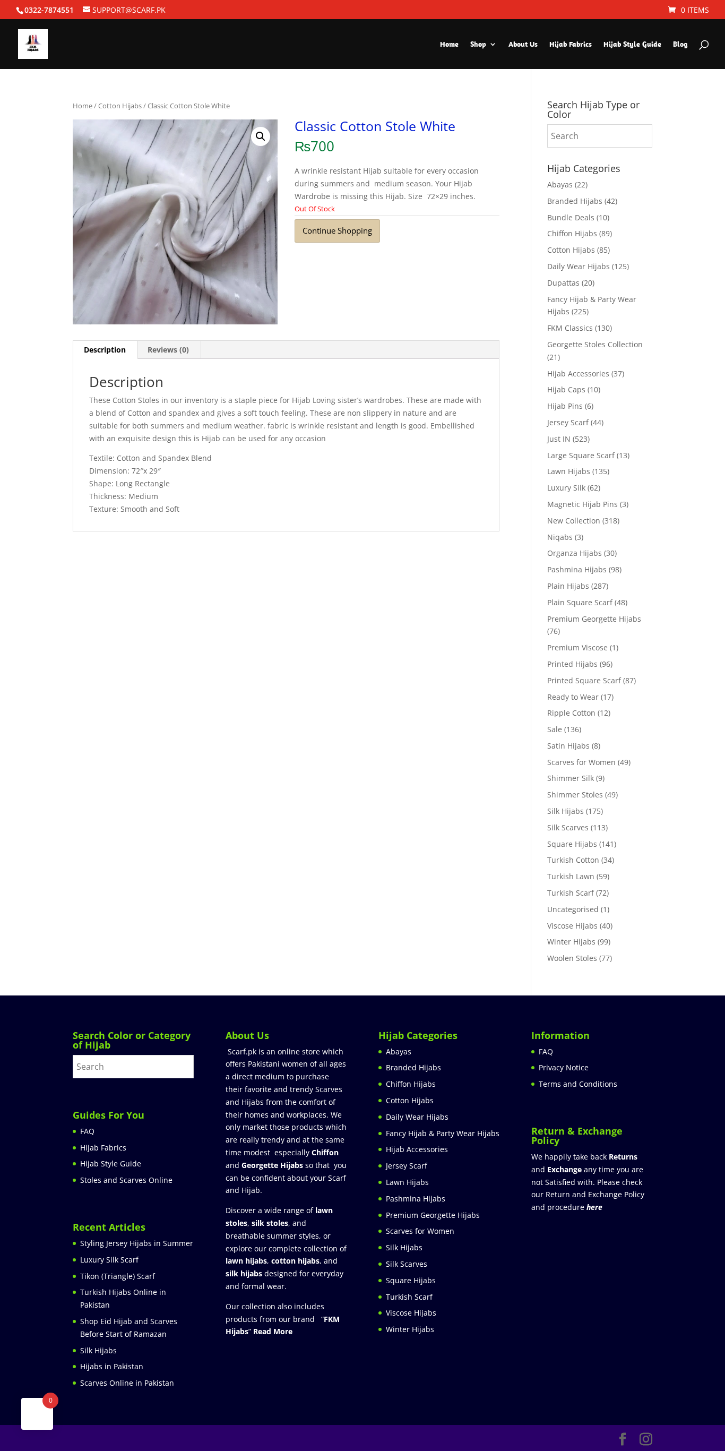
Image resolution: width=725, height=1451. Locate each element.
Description (105, 350)
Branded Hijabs (574, 201)
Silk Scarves (568, 827)
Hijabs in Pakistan (111, 1366)
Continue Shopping (337, 230)
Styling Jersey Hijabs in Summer (136, 1243)
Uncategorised (573, 909)
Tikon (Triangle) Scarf (117, 1276)
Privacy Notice (564, 1067)
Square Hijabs (572, 844)
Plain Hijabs (568, 586)
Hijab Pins (565, 406)
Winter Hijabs (571, 942)
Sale (554, 729)
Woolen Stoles (572, 958)
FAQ (87, 1131)
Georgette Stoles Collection (595, 344)
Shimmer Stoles (575, 794)
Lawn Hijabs (568, 471)
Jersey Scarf (568, 422)
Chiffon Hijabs (572, 233)
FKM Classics (570, 328)
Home (449, 44)
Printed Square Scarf (584, 680)
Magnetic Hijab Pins (582, 504)
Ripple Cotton (571, 713)
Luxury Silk (566, 488)
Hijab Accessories (578, 373)
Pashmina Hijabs (577, 569)
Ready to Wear (573, 697)
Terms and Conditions (578, 1084)
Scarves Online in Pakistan (127, 1383)
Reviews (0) (168, 350)
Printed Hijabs (572, 664)
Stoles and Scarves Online (126, 1180)
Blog (680, 44)
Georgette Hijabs (272, 1165)
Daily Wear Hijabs (578, 266)
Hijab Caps (566, 389)
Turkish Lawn (570, 876)
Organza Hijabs (574, 553)
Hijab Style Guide (632, 44)
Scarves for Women (581, 762)
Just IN (559, 439)
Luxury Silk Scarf (109, 1260)
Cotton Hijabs (120, 105)
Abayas (560, 184)
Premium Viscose (577, 647)
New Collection (573, 521)
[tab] (105, 350)
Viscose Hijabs (572, 926)
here (594, 1207)
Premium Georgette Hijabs (594, 619)
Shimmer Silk (570, 778)
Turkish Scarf (570, 893)
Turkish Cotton (573, 860)
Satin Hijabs (568, 746)
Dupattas (563, 283)
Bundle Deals (570, 217)
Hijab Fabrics (570, 44)
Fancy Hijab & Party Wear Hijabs (442, 1133)
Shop (478, 44)
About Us (523, 44)
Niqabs (560, 537)
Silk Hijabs (565, 811)
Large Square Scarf (581, 455)
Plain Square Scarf (579, 602)
